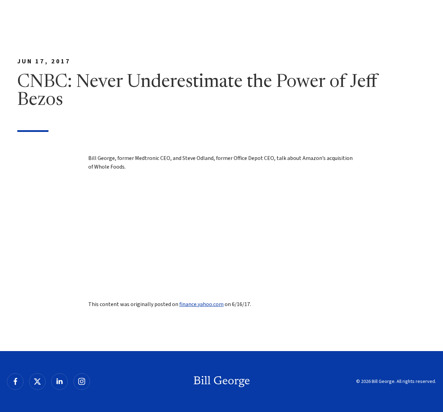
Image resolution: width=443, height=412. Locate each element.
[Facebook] (15, 381)
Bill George (222, 381)
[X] (37, 381)
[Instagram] (81, 381)
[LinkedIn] (59, 381)
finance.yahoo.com (201, 304)
